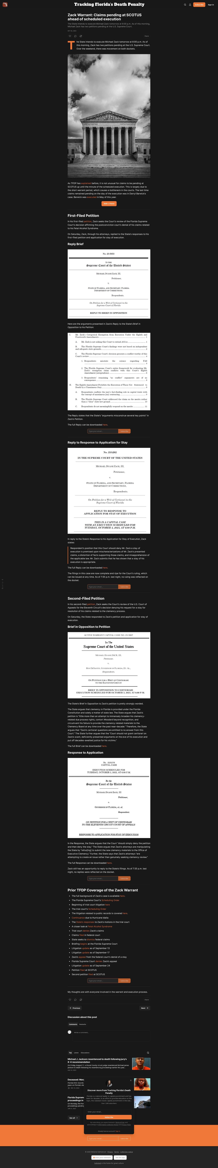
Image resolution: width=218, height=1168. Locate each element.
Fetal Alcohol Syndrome (100, 926)
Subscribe (199, 5)
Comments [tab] (73, 1024)
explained (86, 183)
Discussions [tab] (85, 1053)
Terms (116, 1152)
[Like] (70, 36)
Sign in (211, 5)
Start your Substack (103, 1157)
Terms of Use (120, 1122)
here (105, 424)
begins (83, 944)
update (86, 948)
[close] (131, 1080)
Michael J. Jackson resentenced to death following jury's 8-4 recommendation (97, 1060)
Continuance (78, 917)
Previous (76, 1008)
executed (92, 197)
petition (88, 221)
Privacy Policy (126, 1125)
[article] (109, 1066)
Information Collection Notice (108, 1125)
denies (86, 930)
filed (81, 935)
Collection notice (126, 1152)
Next (143, 1008)
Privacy (110, 1152)
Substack (97, 1163)
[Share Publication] (190, 4)
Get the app (120, 1157)
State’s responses (85, 922)
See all (72, 1118)
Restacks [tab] (82, 1024)
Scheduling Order (110, 900)
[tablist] (77, 1024)
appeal (82, 957)
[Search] (185, 4)
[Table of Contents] (2, 584)
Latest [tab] (76, 1053)
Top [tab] (70, 1053)
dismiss (91, 939)
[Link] (64, 215)
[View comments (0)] (75, 36)
